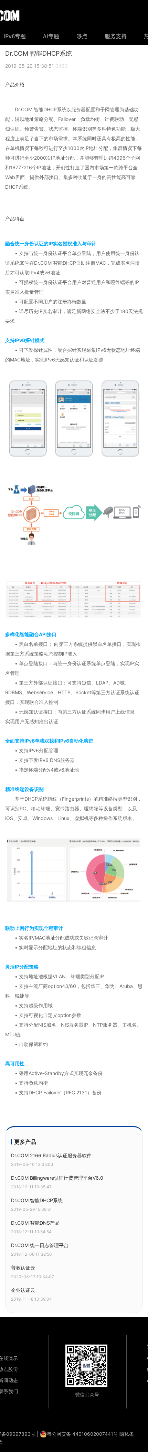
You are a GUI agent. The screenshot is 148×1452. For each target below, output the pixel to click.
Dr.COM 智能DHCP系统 (37, 1200)
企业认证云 (23, 1290)
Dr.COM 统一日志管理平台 (39, 1245)
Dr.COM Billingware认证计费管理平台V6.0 (57, 1178)
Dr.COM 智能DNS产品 (35, 1223)
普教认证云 (23, 1268)
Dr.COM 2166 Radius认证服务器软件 (51, 1155)
